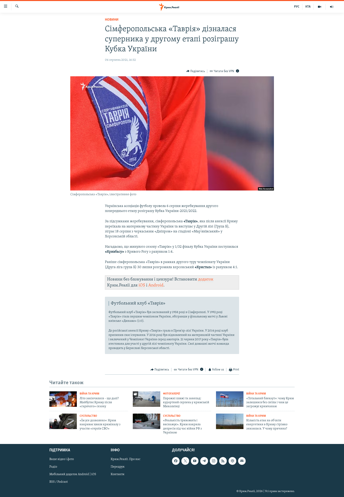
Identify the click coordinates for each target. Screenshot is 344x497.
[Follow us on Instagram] (213, 461)
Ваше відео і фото (61, 459)
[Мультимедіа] (320, 7)
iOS (142, 285)
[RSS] (223, 461)
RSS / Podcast (58, 481)
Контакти (117, 474)
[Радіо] (332, 7)
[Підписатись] (242, 461)
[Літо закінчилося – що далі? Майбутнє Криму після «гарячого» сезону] (63, 399)
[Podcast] (232, 461)
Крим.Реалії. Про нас (125, 459)
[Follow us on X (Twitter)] (185, 461)
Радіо (53, 466)
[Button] (195, 71)
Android (155, 285)
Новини (111, 20)
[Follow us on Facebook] (176, 461)
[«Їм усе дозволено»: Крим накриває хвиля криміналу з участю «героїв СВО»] (63, 421)
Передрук (118, 466)
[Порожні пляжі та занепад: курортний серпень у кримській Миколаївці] (146, 399)
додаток (205, 279)
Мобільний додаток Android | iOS (72, 474)
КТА (308, 6)
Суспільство (88, 416)
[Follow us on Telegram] (204, 461)
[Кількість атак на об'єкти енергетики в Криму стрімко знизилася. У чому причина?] (229, 421)
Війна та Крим (89, 393)
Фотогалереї (171, 393)
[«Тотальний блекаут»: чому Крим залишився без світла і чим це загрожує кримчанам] (229, 399)
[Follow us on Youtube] (194, 461)
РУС (296, 6)
